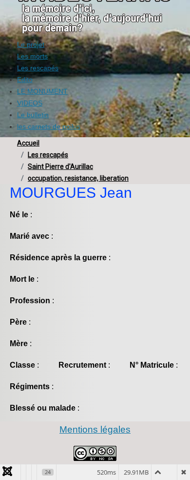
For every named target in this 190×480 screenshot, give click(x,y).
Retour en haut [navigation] (156, 438)
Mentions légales (95, 429)
